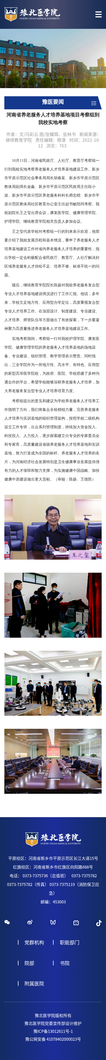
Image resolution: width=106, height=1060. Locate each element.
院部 (29, 963)
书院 (65, 963)
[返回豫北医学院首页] (32, 9)
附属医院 (34, 983)
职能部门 (69, 942)
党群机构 (34, 942)
